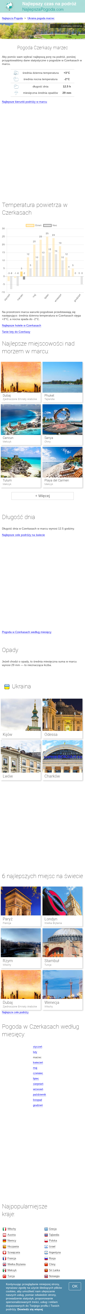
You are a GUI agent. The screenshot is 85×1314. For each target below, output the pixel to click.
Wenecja (51, 1002)
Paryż (8, 919)
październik (39, 1094)
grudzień (38, 1105)
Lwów (8, 776)
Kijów (7, 734)
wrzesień (38, 1089)
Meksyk (12, 1270)
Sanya (48, 438)
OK (75, 1286)
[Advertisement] (42, 148)
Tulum (7, 480)
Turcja (47, 964)
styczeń (37, 1046)
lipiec (36, 1078)
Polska (53, 1240)
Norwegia (54, 1276)
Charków (52, 776)
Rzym (8, 960)
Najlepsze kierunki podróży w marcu (24, 101)
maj (35, 1067)
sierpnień (38, 1083)
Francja (7, 923)
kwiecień (38, 1062)
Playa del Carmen (56, 480)
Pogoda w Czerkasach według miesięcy (26, 632)
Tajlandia (54, 1234)
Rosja (52, 1258)
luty (35, 1052)
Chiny (52, 1264)
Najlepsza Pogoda (12, 18)
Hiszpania (13, 1246)
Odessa (51, 734)
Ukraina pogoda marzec (41, 18)
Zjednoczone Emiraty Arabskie (20, 1006)
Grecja (53, 1228)
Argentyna (55, 1252)
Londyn (50, 919)
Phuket (49, 395)
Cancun (8, 438)
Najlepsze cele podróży (15, 1012)
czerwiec (38, 1073)
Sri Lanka (54, 1270)
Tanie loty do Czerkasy (16, 331)
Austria (12, 1234)
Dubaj (7, 395)
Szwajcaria (14, 1252)
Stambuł (51, 960)
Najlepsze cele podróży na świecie (23, 534)
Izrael (52, 1246)
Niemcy (12, 1240)
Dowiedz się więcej (30, 1309)
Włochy (7, 964)
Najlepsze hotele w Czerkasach (21, 325)
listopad (37, 1099)
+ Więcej (42, 496)
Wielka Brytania (53, 923)
